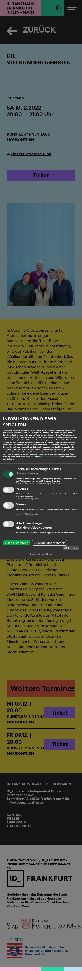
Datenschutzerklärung (49, 457)
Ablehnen (71, 548)
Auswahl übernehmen (49, 543)
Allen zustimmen (16, 543)
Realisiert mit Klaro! (41, 554)
